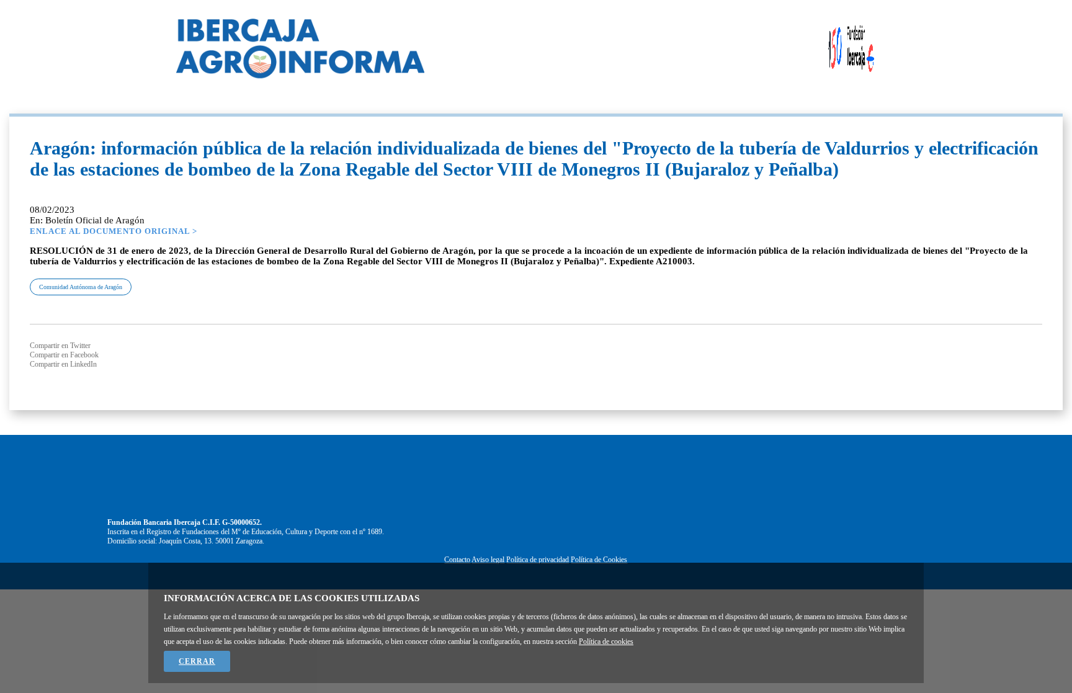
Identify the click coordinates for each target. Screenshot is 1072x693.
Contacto (457, 559)
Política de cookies (606, 641)
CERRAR (197, 661)
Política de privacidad (537, 559)
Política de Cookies (599, 559)
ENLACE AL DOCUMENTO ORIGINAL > (113, 231)
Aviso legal (487, 559)
